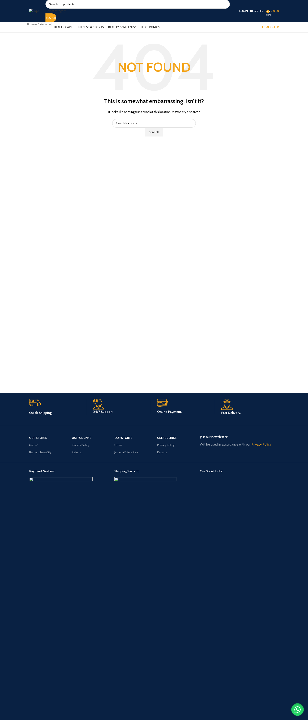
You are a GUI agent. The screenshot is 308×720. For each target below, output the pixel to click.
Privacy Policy (80, 445)
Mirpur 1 (33, 445)
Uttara (118, 445)
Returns (77, 452)
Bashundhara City (40, 452)
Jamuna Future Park (126, 452)
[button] (297, 709)
